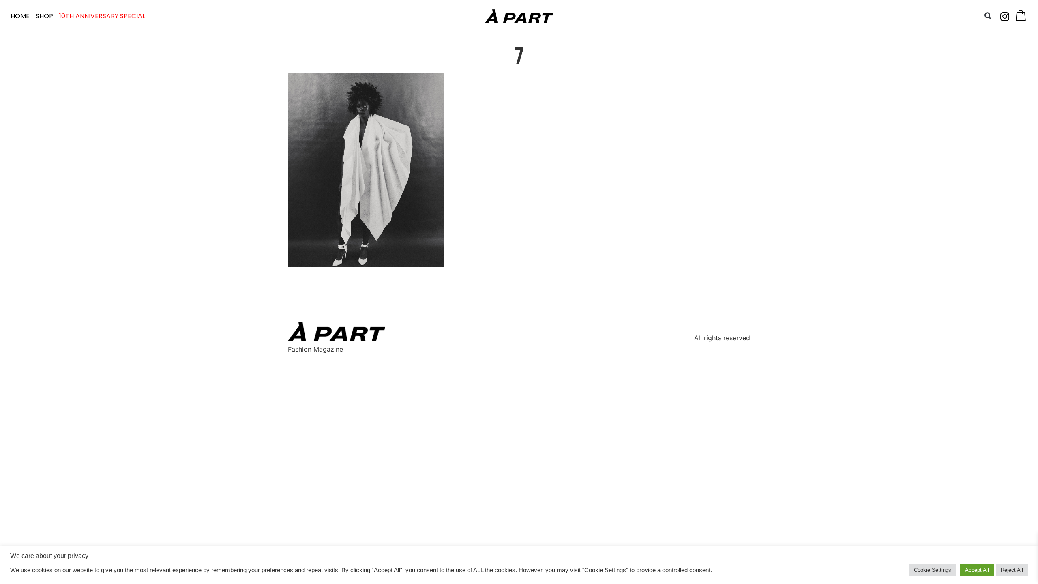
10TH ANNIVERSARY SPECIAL (102, 16)
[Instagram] (1005, 16)
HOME (20, 16)
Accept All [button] (977, 570)
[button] (988, 16)
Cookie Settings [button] (932, 570)
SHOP (44, 16)
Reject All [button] (1012, 570)
